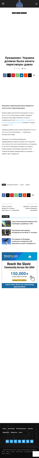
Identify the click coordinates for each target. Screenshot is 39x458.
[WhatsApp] (17, 75)
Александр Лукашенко (12, 184)
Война (14, 13)
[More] (34, 75)
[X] (9, 75)
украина (28, 184)
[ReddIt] (25, 75)
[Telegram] (23, 441)
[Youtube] (31, 441)
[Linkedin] (21, 75)
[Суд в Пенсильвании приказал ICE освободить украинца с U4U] (6, 223)
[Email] (30, 75)
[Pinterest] (13, 75)
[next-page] (6, 248)
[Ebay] (7, 441)
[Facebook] (5, 75)
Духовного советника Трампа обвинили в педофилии (30, 208)
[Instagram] (15, 441)
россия (22, 184)
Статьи (18, 13)
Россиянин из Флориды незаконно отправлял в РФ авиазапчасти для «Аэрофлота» (24, 241)
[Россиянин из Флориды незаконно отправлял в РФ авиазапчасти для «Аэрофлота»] (6, 241)
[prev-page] (3, 248)
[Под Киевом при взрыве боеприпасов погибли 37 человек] (6, 232)
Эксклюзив (23, 13)
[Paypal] (19, 441)
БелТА (11, 125)
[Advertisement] (19, 35)
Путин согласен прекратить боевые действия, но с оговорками (10, 208)
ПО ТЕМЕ (5, 216)
